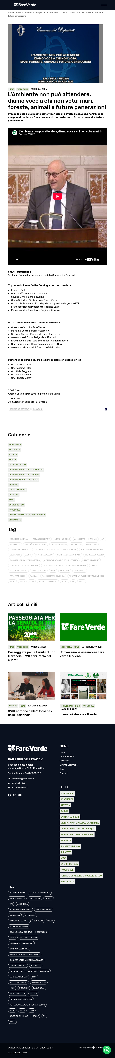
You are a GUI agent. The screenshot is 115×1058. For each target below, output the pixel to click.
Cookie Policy (100, 1047)
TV (73, 581)
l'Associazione (31, 565)
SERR (31, 581)
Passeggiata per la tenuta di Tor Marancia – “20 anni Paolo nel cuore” (31, 656)
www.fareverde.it (19, 787)
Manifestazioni (39, 571)
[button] (107, 1050)
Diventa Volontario (69, 765)
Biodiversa (76, 544)
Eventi (28, 555)
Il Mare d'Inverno (17, 490)
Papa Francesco (18, 576)
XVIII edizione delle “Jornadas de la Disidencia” (30, 713)
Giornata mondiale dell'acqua (24, 475)
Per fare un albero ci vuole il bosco (27, 515)
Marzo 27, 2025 (38, 647)
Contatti (64, 773)
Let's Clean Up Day (77, 565)
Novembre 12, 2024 (37, 706)
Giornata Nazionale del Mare (23, 480)
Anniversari (15, 445)
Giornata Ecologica (94, 555)
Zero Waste (15, 520)
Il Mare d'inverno (90, 560)
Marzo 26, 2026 (38, 89)
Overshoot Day (16, 505)
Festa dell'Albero (44, 555)
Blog (62, 769)
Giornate (13, 485)
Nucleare (64, 571)
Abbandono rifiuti (41, 539)
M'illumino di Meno (18, 571)
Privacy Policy (86, 1047)
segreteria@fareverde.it (22, 778)
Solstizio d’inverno (48, 581)
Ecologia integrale (67, 549)
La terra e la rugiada (53, 565)
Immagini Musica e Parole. (78, 714)
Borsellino (91, 544)
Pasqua (33, 576)
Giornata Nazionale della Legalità (61, 560)
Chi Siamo (64, 760)
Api (103, 539)
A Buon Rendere (62, 539)
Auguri (12, 460)
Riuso (22, 581)
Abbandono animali (19, 539)
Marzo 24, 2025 (69, 709)
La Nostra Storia (67, 756)
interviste (14, 565)
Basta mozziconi (17, 465)
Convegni (37, 409)
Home (62, 752)
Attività (13, 455)
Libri (93, 565)
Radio (12, 581)
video (81, 581)
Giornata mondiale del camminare (26, 470)
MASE (52, 571)
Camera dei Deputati (19, 409)
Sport (64, 581)
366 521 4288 (18, 783)
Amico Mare (79, 539)
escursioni (15, 555)
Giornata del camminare (69, 555)
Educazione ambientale (92, 549)
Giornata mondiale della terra (25, 560)
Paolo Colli (22, 89)
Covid (50, 549)
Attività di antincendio (35, 544)
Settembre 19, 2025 (92, 647)
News (18, 12)
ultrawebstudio (17, 1052)
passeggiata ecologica (53, 576)
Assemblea (14, 450)
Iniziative (14, 495)
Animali (93, 539)
